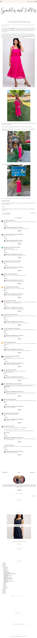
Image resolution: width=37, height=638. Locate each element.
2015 (3, 591)
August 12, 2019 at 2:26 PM (11, 342)
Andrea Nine (6, 314)
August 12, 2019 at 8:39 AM (18, 234)
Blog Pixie (17, 636)
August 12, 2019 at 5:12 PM (15, 356)
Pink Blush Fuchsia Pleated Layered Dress (19, 88)
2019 (4, 566)
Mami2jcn (5, 399)
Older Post (32, 472)
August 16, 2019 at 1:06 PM (9, 445)
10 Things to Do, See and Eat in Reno (19, 541)
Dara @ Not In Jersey (7, 247)
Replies (6, 225)
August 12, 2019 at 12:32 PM (15, 328)
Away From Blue (6, 432)
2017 (3, 589)
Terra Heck (5, 369)
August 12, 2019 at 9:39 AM (15, 247)
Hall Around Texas (7, 413)
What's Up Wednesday (7, 572)
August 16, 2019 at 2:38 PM (18, 451)
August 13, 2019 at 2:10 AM (12, 369)
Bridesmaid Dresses (19, 525)
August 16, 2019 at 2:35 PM (18, 406)
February (5, 587)
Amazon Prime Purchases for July (8, 580)
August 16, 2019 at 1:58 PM (18, 267)
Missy (5, 220)
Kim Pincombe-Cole (7, 356)
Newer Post (5, 472)
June (4, 583)
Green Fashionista (7, 386)
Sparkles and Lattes (9, 227)
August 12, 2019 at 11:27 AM (11, 300)
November (5, 568)
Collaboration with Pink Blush (8, 578)
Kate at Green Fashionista (8, 383)
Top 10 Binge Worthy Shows (8, 575)
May (4, 584)
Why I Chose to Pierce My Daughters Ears (10, 573)
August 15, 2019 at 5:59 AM (11, 399)
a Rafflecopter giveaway (5, 200)
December (5, 567)
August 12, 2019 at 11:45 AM (12, 314)
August (5, 570)
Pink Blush (13, 28)
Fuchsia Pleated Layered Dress (27, 36)
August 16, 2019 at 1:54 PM (18, 240)
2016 (4, 590)
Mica (4, 426)
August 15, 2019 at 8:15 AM (14, 413)
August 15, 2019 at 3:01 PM (10, 426)
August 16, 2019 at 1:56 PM (18, 254)
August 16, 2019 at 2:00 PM (18, 321)
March (5, 586)
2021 (3, 564)
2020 (4, 565)
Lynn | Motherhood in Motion (9, 234)
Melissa (5, 300)
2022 (4, 563)
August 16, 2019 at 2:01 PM (18, 349)
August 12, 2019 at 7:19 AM (10, 220)
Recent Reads (6, 576)
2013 (3, 593)
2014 (4, 592)
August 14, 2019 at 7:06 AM (17, 383)
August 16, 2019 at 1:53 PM (18, 227)
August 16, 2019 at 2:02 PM (18, 391)
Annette (5, 342)
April (4, 585)
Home (19, 472)
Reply (5, 223)
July (4, 582)
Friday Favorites (6, 571)
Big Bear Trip (5, 579)
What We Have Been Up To (8, 577)
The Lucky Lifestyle (7, 328)
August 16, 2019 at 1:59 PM (18, 307)
